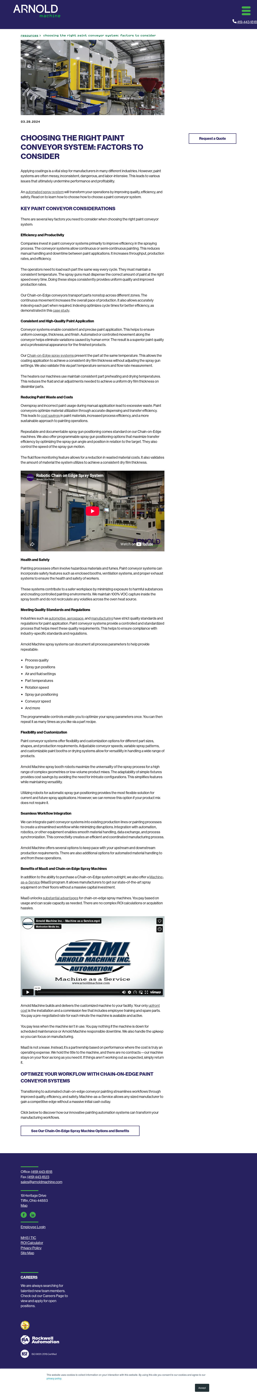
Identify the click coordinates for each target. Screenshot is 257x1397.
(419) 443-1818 (41, 1171)
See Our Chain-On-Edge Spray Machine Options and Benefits (80, 1131)
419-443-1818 (247, 22)
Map (24, 1205)
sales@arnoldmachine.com (41, 1182)
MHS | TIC (28, 1237)
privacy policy (54, 1378)
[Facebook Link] (24, 1215)
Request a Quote (212, 138)
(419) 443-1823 (38, 1177)
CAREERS (29, 1277)
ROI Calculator (32, 1242)
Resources (29, 35)
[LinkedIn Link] (33, 1215)
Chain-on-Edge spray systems (50, 355)
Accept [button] (202, 1387)
